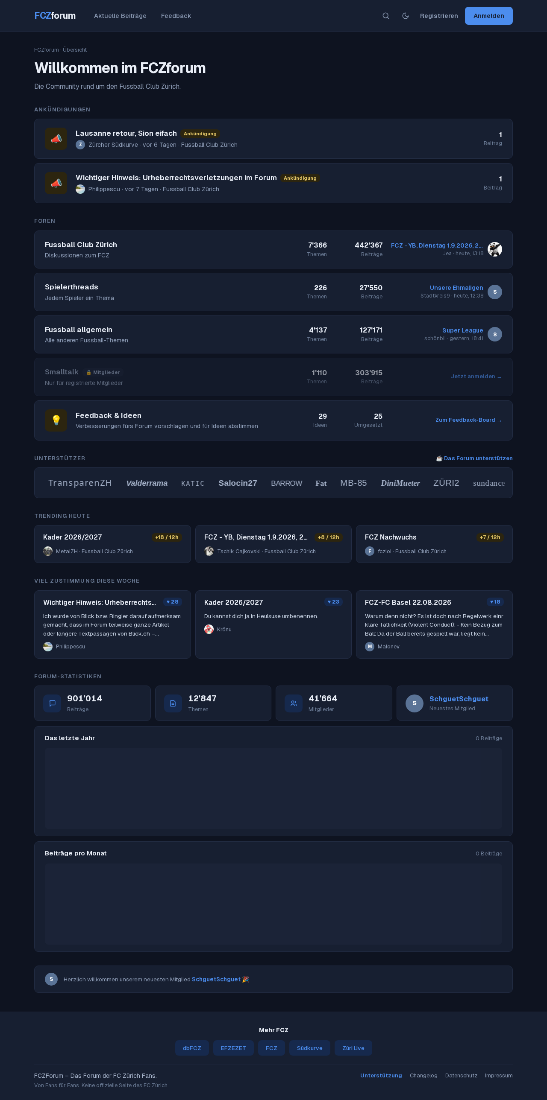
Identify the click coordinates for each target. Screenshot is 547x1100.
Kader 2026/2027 (72, 537)
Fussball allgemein (78, 329)
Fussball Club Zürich (81, 244)
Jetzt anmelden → (476, 376)
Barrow (277, 483)
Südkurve (310, 1048)
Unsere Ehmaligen (456, 288)
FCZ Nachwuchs (391, 537)
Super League (462, 330)
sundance (480, 483)
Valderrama (138, 483)
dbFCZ (192, 1048)
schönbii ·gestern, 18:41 (453, 338)
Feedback (176, 16)
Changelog (424, 1075)
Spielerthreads (71, 287)
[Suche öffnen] (386, 15)
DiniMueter (391, 483)
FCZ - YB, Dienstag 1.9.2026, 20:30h (437, 245)
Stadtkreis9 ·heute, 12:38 (452, 295)
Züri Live (353, 1048)
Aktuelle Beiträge (120, 16)
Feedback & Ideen (108, 415)
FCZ (55, 15)
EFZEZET (233, 1048)
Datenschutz (461, 1075)
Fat (312, 483)
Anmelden (488, 16)
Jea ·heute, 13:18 (462, 253)
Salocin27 (229, 483)
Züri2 (438, 482)
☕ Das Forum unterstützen (474, 458)
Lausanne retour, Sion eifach (126, 133)
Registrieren (439, 16)
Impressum (499, 1075)
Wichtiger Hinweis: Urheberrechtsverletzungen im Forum (176, 177)
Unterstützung (381, 1075)
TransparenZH (72, 482)
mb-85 (345, 482)
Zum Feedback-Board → (468, 419)
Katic (185, 483)
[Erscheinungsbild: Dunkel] (405, 15)
